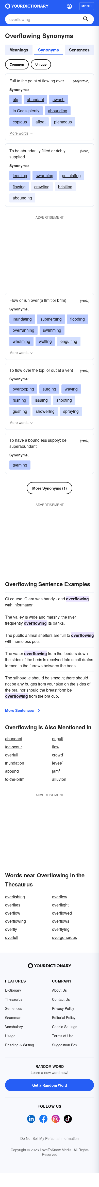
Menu (86, 6)
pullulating (71, 175)
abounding (57, 111)
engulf (57, 738)
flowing (19, 187)
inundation (14, 763)
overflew (59, 897)
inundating (22, 319)
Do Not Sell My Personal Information (49, 1138)
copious (20, 122)
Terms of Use (63, 1035)
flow (55, 747)
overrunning (23, 330)
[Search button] (85, 19)
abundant (35, 99)
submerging (51, 319)
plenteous (63, 122)
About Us (59, 990)
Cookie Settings (64, 1026)
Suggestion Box (64, 1044)
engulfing (68, 341)
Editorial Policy (63, 1017)
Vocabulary (14, 1026)
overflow (12, 913)
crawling (42, 187)
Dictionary (13, 990)
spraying (71, 411)
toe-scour (13, 747)
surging (49, 389)
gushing (20, 411)
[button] (69, 6)
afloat (40, 122)
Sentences (79, 50)
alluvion (59, 779)
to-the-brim (14, 779)
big (15, 99)
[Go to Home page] (26, 6)
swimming (52, 330)
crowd (58, 755)
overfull (11, 755)
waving (71, 389)
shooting (64, 400)
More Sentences (19, 710)
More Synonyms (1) (49, 488)
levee (58, 763)
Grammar (13, 1017)
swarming (44, 175)
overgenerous (64, 937)
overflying (61, 929)
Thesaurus (13, 999)
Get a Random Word (49, 1085)
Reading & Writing (19, 1044)
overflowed (62, 913)
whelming (21, 341)
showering (45, 411)
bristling (65, 187)
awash (58, 99)
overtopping (23, 389)
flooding (77, 319)
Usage (10, 1035)
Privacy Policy (63, 1008)
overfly (11, 929)
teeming (20, 175)
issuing (41, 400)
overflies (12, 905)
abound (12, 771)
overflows (60, 921)
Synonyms (48, 50)
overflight (60, 905)
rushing (19, 400)
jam (56, 771)
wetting (45, 341)
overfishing (15, 897)
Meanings (18, 50)
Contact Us (61, 999)
